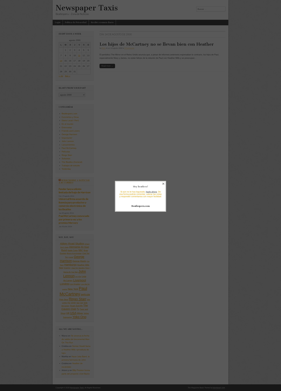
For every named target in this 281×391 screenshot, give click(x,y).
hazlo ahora (151, 192)
